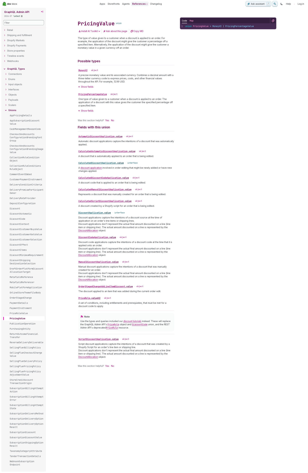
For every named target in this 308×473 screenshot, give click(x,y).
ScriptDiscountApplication (98, 339)
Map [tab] (192, 20)
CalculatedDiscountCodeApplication (103, 177)
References (139, 3)
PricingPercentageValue (92, 94)
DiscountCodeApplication (97, 237)
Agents (126, 3)
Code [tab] (184, 20)
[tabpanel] (228, 26)
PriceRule (89, 298)
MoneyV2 (82, 70)
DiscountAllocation (88, 230)
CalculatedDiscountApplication (101, 162)
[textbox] (229, 26)
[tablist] (188, 20)
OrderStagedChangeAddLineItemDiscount (105, 286)
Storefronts (114, 3)
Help (288, 3)
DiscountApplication (94, 212)
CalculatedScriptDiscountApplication (104, 201)
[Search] (275, 4)
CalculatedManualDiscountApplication (104, 189)
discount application (91, 167)
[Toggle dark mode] (281, 4)
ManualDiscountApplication (98, 261)
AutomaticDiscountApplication (100, 136)
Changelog (156, 3)
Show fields (87, 86)
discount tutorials (132, 321)
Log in (301, 3)
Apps (102, 3)
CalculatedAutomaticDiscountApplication (106, 151)
